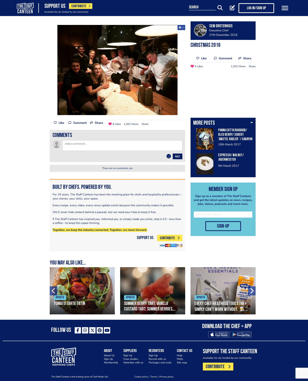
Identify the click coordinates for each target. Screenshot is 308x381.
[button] (223, 123)
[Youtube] (107, 330)
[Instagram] (85, 330)
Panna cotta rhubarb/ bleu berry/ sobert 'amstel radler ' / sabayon (235, 134)
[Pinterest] (100, 330)
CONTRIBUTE (78, 6)
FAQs (180, 359)
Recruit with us (157, 359)
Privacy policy (166, 376)
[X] (92, 330)
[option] (117, 70)
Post (177, 156)
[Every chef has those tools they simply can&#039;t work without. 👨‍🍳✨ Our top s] (223, 290)
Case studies (130, 359)
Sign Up (108, 359)
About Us (109, 355)
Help (179, 355)
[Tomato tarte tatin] (82, 290)
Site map (182, 362)
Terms (153, 376)
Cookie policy (141, 376)
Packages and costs (160, 362)
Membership (111, 362)
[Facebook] (78, 330)
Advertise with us (133, 362)
